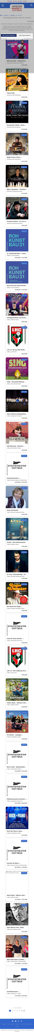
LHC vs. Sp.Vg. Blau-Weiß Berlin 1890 (15, 350)
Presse (8, 1024)
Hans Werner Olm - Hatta (15, 927)
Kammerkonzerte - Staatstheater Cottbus (14, 478)
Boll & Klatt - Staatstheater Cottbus (16, 767)
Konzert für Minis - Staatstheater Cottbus (14, 863)
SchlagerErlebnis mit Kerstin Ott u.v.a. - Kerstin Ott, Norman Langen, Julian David (17, 318)
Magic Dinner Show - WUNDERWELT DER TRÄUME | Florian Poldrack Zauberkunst (17, 157)
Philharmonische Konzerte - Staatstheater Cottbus (16, 799)
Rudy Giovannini (12, 510)
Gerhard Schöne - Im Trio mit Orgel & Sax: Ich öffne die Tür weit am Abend (17, 221)
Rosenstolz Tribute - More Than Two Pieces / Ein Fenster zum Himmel (15, 125)
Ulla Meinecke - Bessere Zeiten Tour (15, 446)
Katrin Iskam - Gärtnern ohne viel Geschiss (16, 703)
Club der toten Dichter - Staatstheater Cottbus (15, 639)
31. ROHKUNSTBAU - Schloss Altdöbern (17, 254)
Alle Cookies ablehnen (24, 35)
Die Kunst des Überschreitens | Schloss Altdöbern (17, 286)
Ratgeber (4, 1024)
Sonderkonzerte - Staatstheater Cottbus (14, 992)
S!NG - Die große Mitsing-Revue (15, 382)
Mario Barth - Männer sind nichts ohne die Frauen (15, 895)
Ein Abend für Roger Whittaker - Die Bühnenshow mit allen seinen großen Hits (16, 607)
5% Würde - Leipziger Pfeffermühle (14, 735)
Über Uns (18, 1024)
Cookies (17, 1026)
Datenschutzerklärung (28, 38)
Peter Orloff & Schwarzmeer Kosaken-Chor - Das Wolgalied (16, 414)
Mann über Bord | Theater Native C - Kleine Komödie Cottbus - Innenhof (16, 960)
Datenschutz (29, 1024)
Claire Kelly (11, 93)
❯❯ (24, 1010)
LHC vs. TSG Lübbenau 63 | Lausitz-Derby (16, 671)
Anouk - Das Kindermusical (16, 542)
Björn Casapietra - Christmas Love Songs (16, 189)
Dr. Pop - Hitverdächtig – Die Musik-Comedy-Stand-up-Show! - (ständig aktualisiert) (16, 574)
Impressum (23, 1024)
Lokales (13, 1024)
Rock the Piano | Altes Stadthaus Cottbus (14, 831)
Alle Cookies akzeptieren (9, 35)
